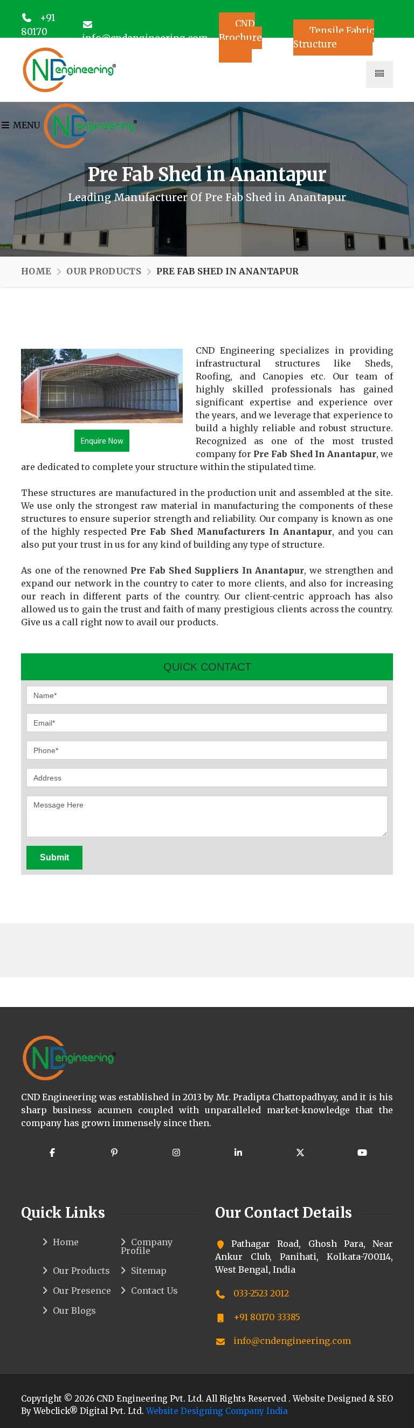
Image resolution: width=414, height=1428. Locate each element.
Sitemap (149, 1270)
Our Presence (82, 1290)
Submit (54, 857)
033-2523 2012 (260, 1293)
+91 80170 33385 (38, 31)
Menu (25, 125)
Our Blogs (74, 1310)
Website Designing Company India (217, 1411)
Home (36, 271)
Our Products (103, 271)
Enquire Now (101, 441)
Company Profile (146, 1246)
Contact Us (154, 1290)
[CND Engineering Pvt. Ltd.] (69, 69)
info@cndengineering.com (291, 1340)
